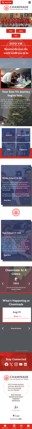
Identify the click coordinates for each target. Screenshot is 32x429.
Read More (16, 114)
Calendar (14, 427)
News (21, 427)
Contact (28, 427)
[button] (6, 2)
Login (16, 416)
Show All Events (16, 328)
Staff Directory (5, 427)
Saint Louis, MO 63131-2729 (16, 385)
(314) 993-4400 (16, 388)
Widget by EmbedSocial (21, 350)
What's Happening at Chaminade (16, 302)
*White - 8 (16, 316)
